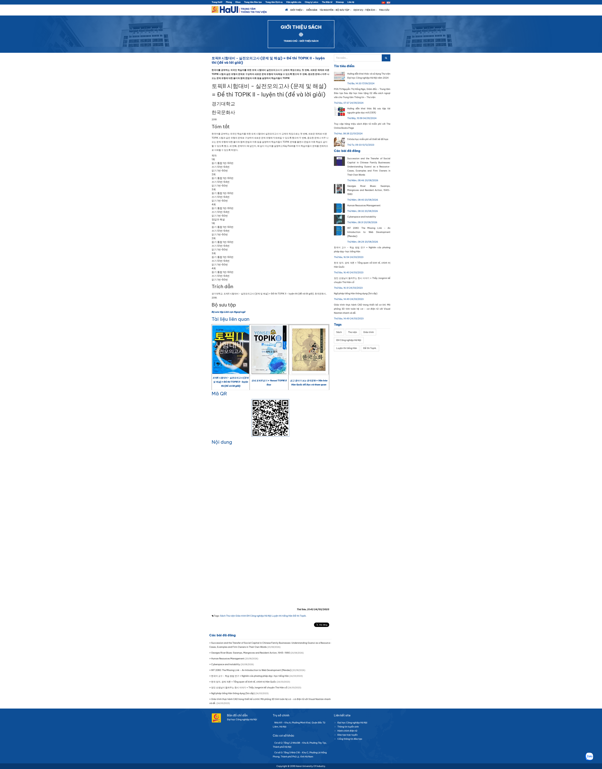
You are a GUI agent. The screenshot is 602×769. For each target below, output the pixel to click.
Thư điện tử (327, 2)
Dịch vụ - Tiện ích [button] (364, 10)
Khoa (237, 2)
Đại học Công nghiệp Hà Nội (352, 722)
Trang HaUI (217, 2)
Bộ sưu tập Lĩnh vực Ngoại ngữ (228, 312)
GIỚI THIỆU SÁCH (308, 41)
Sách (223, 615)
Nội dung (222, 442)
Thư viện (230, 615)
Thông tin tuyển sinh (348, 726)
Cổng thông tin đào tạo (349, 739)
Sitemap (340, 2)
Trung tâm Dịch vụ (274, 2)
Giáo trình (240, 615)
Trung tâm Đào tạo (253, 2)
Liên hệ (350, 2)
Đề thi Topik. (299, 615)
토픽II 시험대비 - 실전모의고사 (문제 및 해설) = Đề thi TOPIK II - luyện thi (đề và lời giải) (231, 381)
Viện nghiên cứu (293, 2)
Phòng (229, 2)
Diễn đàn (311, 10)
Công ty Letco (311, 2)
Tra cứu (384, 10)
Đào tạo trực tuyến (347, 734)
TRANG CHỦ (290, 41)
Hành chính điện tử (347, 730)
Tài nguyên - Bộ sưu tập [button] (334, 10)
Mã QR (219, 394)
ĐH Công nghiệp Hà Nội (258, 615)
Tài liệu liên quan (230, 319)
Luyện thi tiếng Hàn (282, 615)
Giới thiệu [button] (296, 10)
